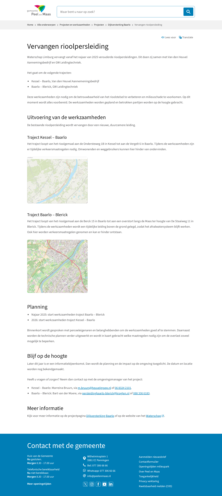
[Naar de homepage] (39, 10)
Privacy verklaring (149, 481)
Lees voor (170, 37)
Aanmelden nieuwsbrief (152, 457)
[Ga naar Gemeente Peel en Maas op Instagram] (91, 484)
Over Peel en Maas (149, 471)
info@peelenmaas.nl (99, 476)
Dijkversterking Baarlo (100, 416)
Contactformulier (148, 462)
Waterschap (155, 416)
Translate (187, 37)
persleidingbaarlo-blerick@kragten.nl (105, 393)
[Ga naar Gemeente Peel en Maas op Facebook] (98, 484)
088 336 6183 (141, 393)
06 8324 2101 (123, 388)
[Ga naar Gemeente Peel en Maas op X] (85, 484)
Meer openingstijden (39, 484)
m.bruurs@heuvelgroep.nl (94, 388)
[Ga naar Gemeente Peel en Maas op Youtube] (104, 484)
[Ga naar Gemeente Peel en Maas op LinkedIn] (110, 484)
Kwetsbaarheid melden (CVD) (155, 486)
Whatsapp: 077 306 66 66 (101, 471)
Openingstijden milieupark (154, 466)
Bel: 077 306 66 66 (97, 465)
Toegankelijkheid (148, 476)
